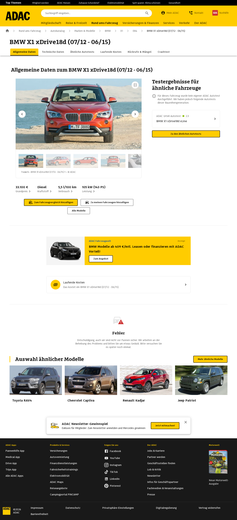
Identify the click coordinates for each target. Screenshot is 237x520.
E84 (135, 30)
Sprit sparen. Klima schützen (146, 2)
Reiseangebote (58, 488)
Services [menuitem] (169, 23)
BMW (108, 30)
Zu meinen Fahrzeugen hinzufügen (110, 202)
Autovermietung (59, 457)
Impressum (37, 507)
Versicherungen (58, 450)
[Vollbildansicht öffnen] (135, 85)
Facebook (115, 451)
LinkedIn (115, 478)
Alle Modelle (79, 210)
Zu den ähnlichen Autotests (186, 133)
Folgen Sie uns (111, 445)
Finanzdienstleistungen (63, 463)
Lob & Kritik (154, 469)
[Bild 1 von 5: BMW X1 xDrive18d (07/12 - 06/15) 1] (31, 161)
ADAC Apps (11, 445)
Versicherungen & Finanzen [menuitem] (140, 23)
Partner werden (156, 457)
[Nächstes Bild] (135, 114)
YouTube (115, 458)
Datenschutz (73, 507)
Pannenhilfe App (15, 450)
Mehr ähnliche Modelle (210, 359)
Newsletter (153, 475)
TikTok (114, 472)
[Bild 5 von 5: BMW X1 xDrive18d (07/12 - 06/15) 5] (140, 161)
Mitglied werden (40, 2)
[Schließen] (186, 422)
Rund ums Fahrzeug (30, 30)
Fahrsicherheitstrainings (64, 469)
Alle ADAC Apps (14, 475)
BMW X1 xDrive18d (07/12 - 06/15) (166, 30)
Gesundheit (174, 2)
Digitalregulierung (166, 507)
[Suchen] (147, 13)
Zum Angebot (100, 258)
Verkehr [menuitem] (184, 23)
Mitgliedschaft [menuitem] (51, 23)
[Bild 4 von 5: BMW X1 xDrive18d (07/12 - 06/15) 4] (113, 161)
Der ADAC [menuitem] (200, 23)
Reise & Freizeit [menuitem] (76, 23)
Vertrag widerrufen (209, 507)
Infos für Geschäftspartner (162, 482)
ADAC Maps (56, 482)
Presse (151, 494)
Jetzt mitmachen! (165, 425)
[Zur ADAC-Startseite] (18, 16)
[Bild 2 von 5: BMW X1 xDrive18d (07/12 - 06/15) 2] (58, 161)
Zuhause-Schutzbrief (89, 2)
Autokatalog (57, 30)
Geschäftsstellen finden (161, 463)
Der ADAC (152, 445)
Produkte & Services (60, 445)
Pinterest (115, 485)
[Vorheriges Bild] (22, 114)
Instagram (116, 465)
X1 (121, 30)
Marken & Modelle (84, 30)
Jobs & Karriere (155, 450)
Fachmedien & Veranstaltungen (165, 488)
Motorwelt (214, 445)
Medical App (13, 457)
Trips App (11, 469)
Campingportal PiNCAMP (64, 494)
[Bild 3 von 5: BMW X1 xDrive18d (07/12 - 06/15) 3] (85, 161)
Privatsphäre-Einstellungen (118, 507)
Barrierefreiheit (39, 514)
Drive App (11, 463)
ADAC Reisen (63, 2)
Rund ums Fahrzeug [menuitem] (104, 23)
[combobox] (96, 13)
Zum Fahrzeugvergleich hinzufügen (53, 202)
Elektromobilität (116, 2)
